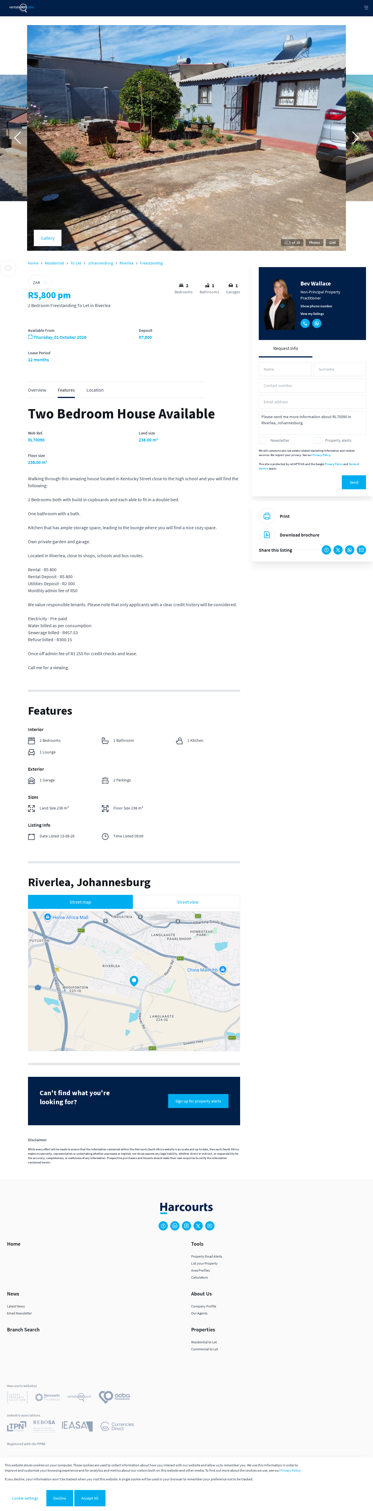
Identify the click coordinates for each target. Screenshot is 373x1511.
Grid (332, 242)
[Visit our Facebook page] (163, 1225)
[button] (17, 138)
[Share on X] (338, 550)
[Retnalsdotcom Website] (79, 1398)
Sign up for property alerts (198, 1101)
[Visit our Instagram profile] (186, 1225)
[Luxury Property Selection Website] (17, 1398)
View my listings (312, 313)
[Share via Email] (361, 550)
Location (95, 390)
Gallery (47, 238)
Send (354, 482)
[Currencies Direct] (117, 1427)
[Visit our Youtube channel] (209, 1225)
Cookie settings (25, 1498)
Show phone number (316, 306)
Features (66, 390)
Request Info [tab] (285, 348)
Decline (59, 1498)
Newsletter (279, 440)
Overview (37, 390)
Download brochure (299, 535)
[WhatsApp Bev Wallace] (316, 323)
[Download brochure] (267, 535)
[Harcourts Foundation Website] (47, 1398)
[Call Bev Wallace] (305, 323)
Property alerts (338, 440)
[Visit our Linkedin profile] (175, 1225)
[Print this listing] (267, 516)
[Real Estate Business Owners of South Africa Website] (44, 1427)
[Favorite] (8, 268)
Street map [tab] (80, 902)
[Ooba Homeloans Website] (114, 1398)
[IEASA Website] (77, 1427)
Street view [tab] (187, 902)
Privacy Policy (321, 455)
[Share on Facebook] (326, 550)
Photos (314, 242)
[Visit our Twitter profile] (198, 1225)
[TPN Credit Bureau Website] (16, 1427)
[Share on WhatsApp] (349, 550)
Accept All (89, 1498)
